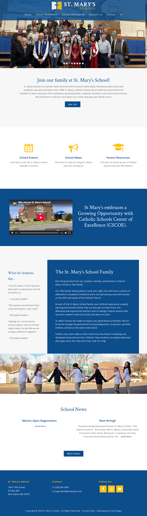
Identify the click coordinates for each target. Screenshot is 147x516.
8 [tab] (83, 63)
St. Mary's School (73, 6)
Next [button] (140, 34)
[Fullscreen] (69, 233)
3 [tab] (69, 63)
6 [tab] (77, 63)
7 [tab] (80, 63)
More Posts (73, 453)
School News (73, 157)
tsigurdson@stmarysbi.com (68, 491)
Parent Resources (118, 157)
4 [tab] (72, 63)
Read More (40, 426)
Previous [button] (6, 34)
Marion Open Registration (39, 420)
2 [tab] (67, 63)
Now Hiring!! (107, 420)
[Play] (12, 233)
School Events (29, 157)
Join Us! (72, 104)
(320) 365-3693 (62, 487)
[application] (40, 217)
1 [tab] (64, 63)
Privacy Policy (88, 511)
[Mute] (66, 233)
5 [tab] (74, 63)
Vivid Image (116, 511)
